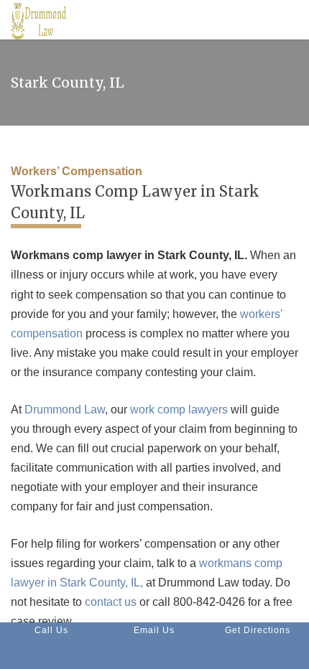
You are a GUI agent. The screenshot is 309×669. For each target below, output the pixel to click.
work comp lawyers (179, 409)
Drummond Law (64, 409)
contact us (111, 602)
